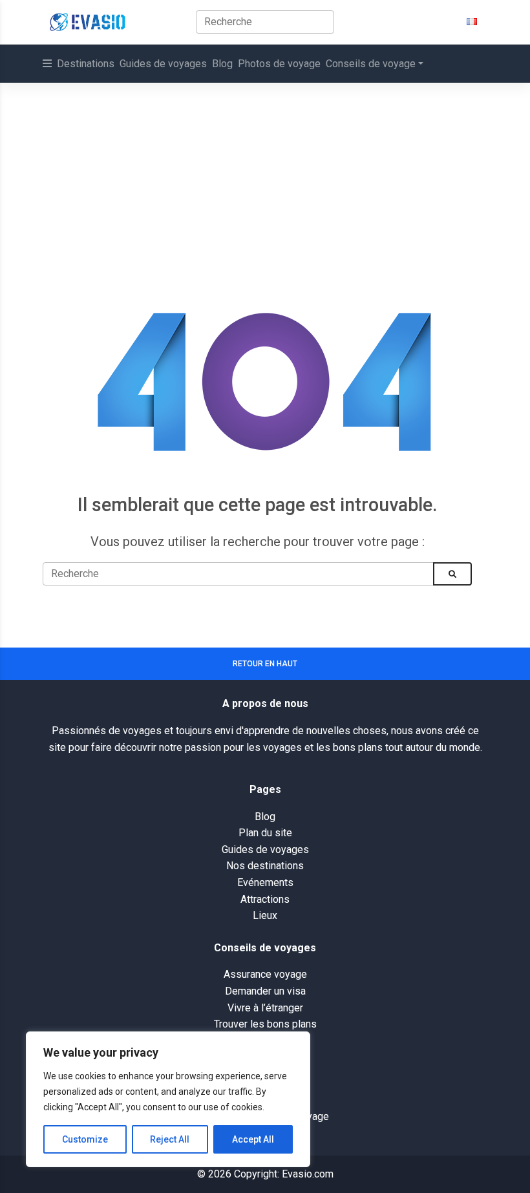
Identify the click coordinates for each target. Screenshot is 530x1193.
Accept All (253, 1139)
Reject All (169, 1139)
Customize (85, 1139)
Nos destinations (265, 866)
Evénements (265, 882)
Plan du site (265, 833)
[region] (168, 1099)
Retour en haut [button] (265, 663)
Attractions (265, 899)
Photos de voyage (279, 64)
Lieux (265, 915)
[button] (472, 22)
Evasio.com (308, 1174)
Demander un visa (265, 991)
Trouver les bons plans (265, 1024)
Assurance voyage (265, 974)
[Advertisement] (265, 179)
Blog (222, 64)
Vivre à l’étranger (265, 1008)
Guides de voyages (163, 64)
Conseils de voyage (371, 64)
